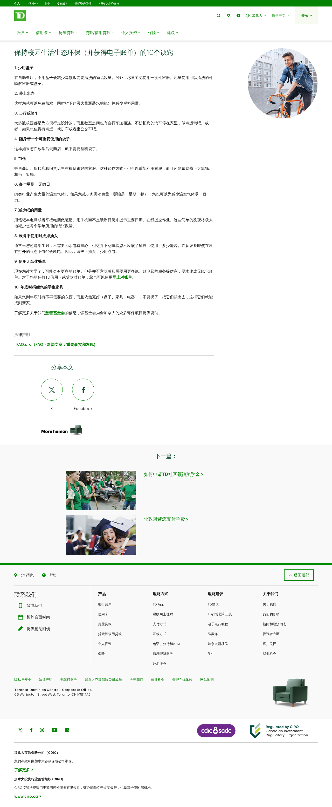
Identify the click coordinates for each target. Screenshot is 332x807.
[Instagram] (42, 730)
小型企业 (32, 3)
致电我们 (34, 606)
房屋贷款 (66, 33)
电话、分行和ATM (166, 643)
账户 (21, 33)
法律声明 (45, 679)
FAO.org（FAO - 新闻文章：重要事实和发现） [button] (57, 345)
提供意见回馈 (38, 629)
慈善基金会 (55, 313)
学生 (211, 653)
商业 (47, 3)
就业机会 (269, 653)
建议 (171, 33)
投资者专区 (271, 634)
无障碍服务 (68, 679)
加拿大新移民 (218, 643)
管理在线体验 (182, 679)
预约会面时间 (38, 617)
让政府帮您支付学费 (164, 519)
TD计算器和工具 (220, 614)
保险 (152, 33)
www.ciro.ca (26, 796)
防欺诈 (213, 634)
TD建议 (213, 604)
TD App (158, 604)
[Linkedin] (67, 730)
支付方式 (159, 624)
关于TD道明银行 (108, 3)
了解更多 (22, 770)
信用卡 (41, 33)
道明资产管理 (83, 3)
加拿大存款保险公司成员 (103, 679)
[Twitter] (20, 730)
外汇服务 (159, 663)
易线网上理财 (163, 614)
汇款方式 (159, 634)
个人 (17, 3)
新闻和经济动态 (274, 624)
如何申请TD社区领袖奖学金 (172, 474)
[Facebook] (31, 730)
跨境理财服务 (163, 653)
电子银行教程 (218, 624)
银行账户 (105, 604)
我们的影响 (271, 614)
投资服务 (62, 3)
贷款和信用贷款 (110, 634)
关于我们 (269, 604)
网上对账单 (122, 277)
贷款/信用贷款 (97, 33)
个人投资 (129, 33)
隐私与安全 (22, 679)
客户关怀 (269, 643)
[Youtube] (54, 730)
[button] (218, 15)
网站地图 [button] (207, 679)
